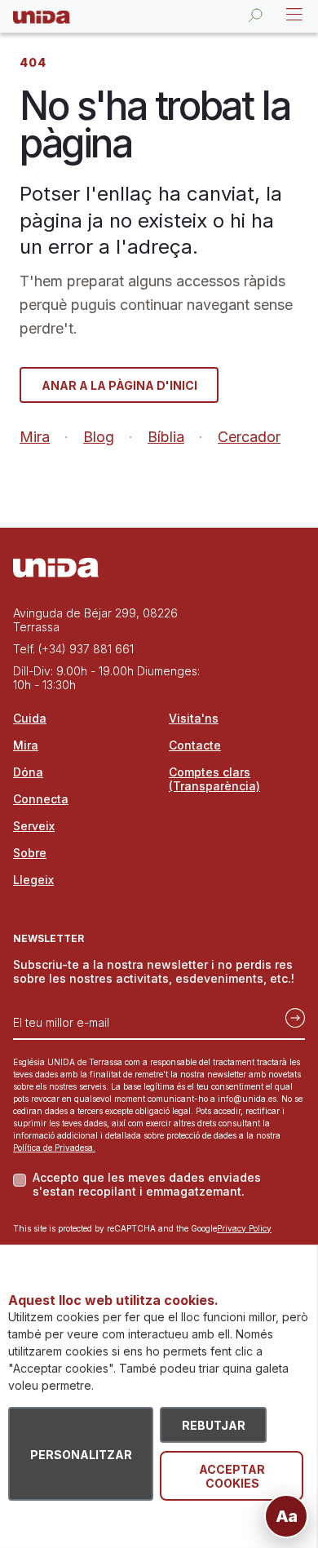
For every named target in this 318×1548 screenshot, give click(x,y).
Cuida (29, 718)
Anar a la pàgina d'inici (119, 385)
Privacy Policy (244, 1228)
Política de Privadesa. (54, 1147)
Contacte (195, 745)
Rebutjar (213, 1425)
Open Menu (293, 14)
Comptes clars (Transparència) (214, 779)
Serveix (34, 826)
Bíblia (166, 436)
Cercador (249, 436)
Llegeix (33, 880)
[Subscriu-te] (290, 1016)
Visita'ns (194, 718)
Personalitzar (81, 1455)
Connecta (40, 799)
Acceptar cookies (232, 1476)
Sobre (29, 853)
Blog (98, 436)
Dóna (28, 772)
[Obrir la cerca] (255, 14)
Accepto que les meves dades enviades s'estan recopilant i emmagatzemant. (147, 1184)
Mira (35, 436)
